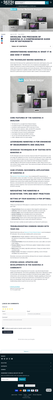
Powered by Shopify (26, 397)
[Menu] (1, 2)
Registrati (22, 379)
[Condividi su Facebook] (2, 36)
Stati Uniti (29, 385)
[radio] (3, 309)
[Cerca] (47, 2)
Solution (25, 394)
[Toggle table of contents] (50, 46)
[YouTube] (12, 359)
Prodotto (20, 394)
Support (29, 394)
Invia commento (8, 332)
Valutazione (4, 306)
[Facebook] (2, 359)
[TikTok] (7, 359)
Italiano (20, 385)
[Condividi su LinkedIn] (2, 41)
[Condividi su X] (2, 38)
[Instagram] (4, 359)
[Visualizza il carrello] (50, 2)
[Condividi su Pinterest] (2, 43)
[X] (9, 359)
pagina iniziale (14, 394)
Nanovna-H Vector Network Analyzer (20, 176)
